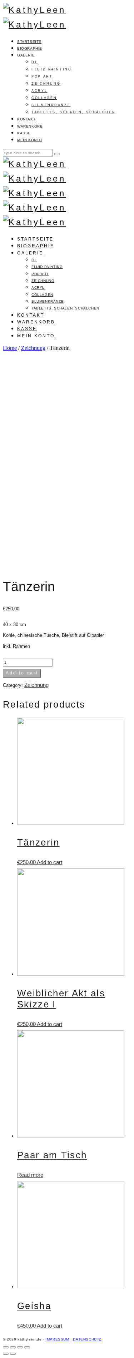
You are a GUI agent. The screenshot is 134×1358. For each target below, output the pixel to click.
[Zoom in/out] (27, 1347)
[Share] (13, 1347)
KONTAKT (26, 119)
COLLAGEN (44, 98)
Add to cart (22, 672)
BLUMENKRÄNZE (50, 105)
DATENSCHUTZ (87, 1339)
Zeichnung (33, 348)
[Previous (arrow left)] (6, 1354)
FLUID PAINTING (51, 69)
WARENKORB (30, 126)
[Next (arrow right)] (13, 1354)
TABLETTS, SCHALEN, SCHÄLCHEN (73, 112)
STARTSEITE (29, 42)
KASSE (24, 133)
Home (10, 348)
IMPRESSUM (57, 1339)
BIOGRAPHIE (29, 48)
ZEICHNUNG (45, 83)
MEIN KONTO (29, 140)
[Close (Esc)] (6, 1347)
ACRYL (39, 91)
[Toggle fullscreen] (20, 1347)
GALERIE (26, 55)
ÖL (34, 62)
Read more (30, 1175)
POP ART (42, 76)
